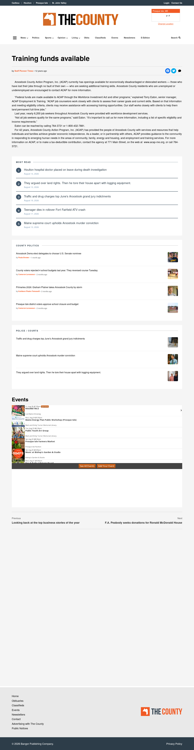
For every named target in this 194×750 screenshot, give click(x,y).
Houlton (28, 2)
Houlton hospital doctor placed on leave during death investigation (65, 169)
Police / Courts (27, 330)
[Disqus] (97, 570)
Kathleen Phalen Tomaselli (29, 291)
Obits (86, 37)
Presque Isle (42, 2)
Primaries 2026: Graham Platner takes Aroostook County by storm (49, 287)
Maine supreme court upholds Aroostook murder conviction (61, 223)
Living (75, 37)
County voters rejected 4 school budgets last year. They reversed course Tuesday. (57, 270)
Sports (48, 37)
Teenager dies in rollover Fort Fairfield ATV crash (54, 209)
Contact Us (176, 2)
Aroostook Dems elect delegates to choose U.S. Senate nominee (48, 253)
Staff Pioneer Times (23, 70)
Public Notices (20, 728)
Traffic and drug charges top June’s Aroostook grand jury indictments (67, 196)
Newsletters (129, 37)
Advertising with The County (28, 723)
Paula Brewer (23, 257)
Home (15, 696)
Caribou (15, 2)
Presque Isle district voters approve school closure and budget (47, 304)
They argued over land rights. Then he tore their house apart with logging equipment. (77, 183)
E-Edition (145, 37)
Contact (16, 719)
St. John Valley (59, 2)
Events (114, 37)
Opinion (61, 37)
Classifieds (100, 37)
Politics (35, 37)
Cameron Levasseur (26, 274)
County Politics (27, 245)
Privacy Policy (174, 743)
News (23, 37)
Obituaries (17, 700)
